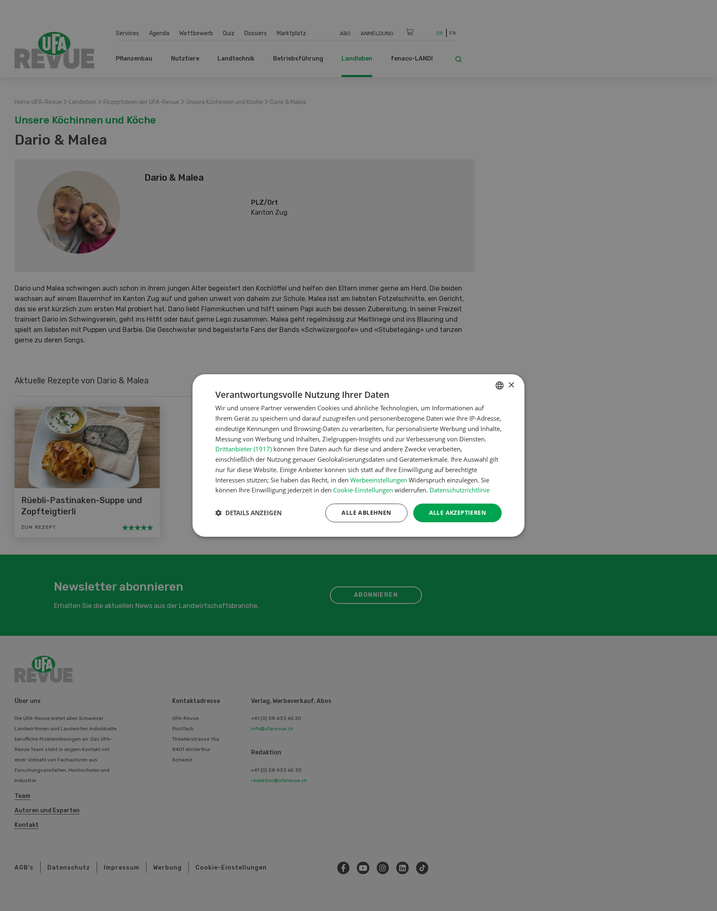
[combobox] (499, 385)
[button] (248, 513)
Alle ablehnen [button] (366, 512)
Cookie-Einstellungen (363, 490)
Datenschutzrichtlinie (459, 490)
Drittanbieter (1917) (243, 449)
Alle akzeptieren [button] (457, 512)
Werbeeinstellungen (378, 480)
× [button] (511, 385)
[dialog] (358, 455)
